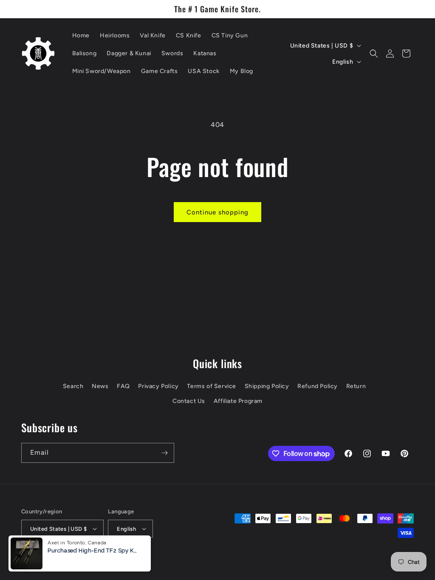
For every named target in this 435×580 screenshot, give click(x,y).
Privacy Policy (158, 386)
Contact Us (188, 401)
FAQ (123, 386)
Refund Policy (317, 386)
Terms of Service (211, 386)
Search (73, 386)
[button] (373, 53)
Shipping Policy (267, 386)
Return (356, 386)
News (100, 386)
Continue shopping (217, 212)
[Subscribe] (164, 453)
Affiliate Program (238, 401)
